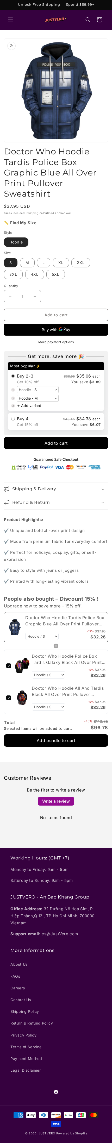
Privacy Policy (23, 1035)
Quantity (11, 286)
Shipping (33, 213)
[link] (14, 627)
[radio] (56, 386)
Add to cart (56, 443)
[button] (10, 20)
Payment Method (26, 1058)
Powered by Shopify (71, 1133)
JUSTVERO (47, 1133)
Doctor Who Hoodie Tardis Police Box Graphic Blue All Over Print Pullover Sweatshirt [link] (64, 621)
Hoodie (16, 242)
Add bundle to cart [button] (56, 740)
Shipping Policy (24, 1011)
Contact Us (20, 999)
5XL (55, 274)
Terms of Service (26, 1047)
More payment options (56, 342)
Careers (17, 988)
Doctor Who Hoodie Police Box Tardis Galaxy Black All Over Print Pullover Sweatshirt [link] (67, 659)
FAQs (15, 976)
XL (61, 262)
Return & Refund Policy (31, 1023)
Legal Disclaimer (25, 1070)
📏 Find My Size (20, 222)
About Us (19, 964)
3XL (13, 274)
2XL (81, 262)
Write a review (56, 801)
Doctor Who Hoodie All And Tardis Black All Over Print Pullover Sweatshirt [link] (68, 692)
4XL (35, 274)
